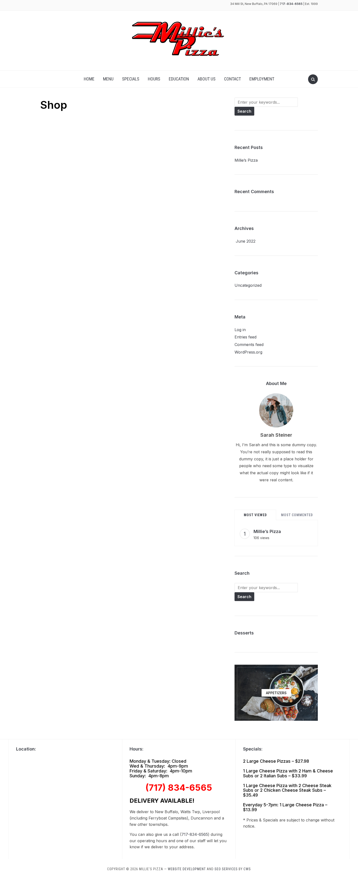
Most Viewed (255, 515)
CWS (247, 869)
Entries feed (245, 337)
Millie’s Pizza (246, 160)
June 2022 (245, 241)
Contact (232, 78)
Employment (261, 78)
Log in (240, 329)
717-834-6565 (291, 4)
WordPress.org (248, 352)
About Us (207, 78)
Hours (154, 78)
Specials (130, 78)
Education (179, 78)
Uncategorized (248, 285)
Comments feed (249, 344)
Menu (108, 78)
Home (89, 78)
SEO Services (226, 869)
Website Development (187, 869)
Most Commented (297, 515)
